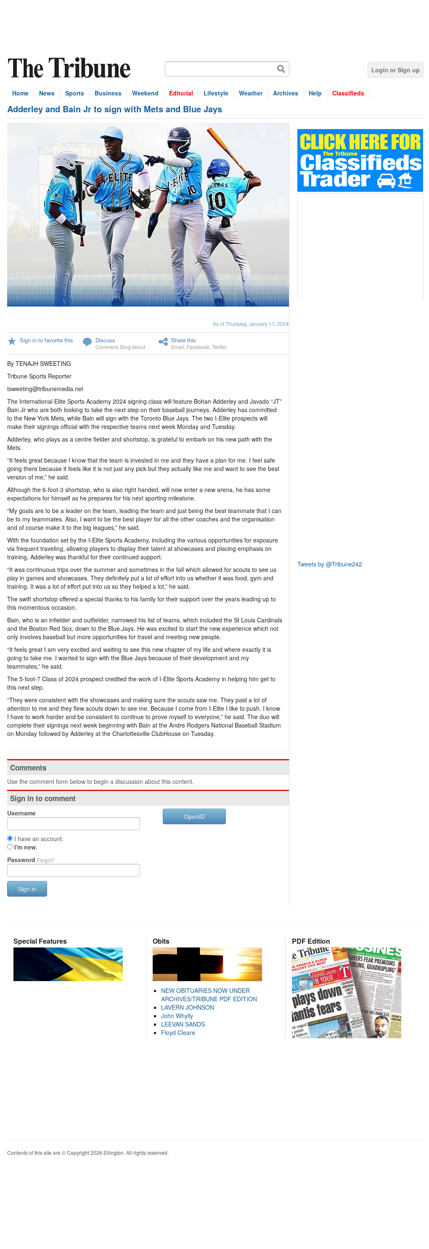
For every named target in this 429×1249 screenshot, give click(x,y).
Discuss (105, 340)
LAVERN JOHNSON (187, 1007)
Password (31, 859)
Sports (74, 93)
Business (108, 93)
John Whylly (177, 1015)
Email (177, 346)
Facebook (198, 346)
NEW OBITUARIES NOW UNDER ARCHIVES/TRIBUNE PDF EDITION (209, 994)
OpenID (194, 816)
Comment (106, 346)
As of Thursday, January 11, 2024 (251, 323)
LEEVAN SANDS (183, 1024)
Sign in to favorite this (46, 340)
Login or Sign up (395, 70)
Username (21, 813)
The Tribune (70, 68)
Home (20, 93)
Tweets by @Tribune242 (329, 564)
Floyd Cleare (178, 1032)
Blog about (132, 346)
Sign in (27, 888)
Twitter (219, 346)
